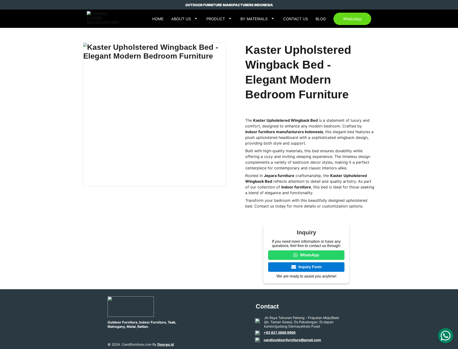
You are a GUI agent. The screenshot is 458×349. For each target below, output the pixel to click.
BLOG (321, 18)
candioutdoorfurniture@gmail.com (292, 340)
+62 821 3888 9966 (280, 332)
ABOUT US (181, 18)
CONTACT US (295, 18)
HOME (158, 18)
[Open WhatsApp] (445, 335)
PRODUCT (215, 18)
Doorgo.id (165, 344)
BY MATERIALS (254, 18)
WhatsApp (352, 18)
